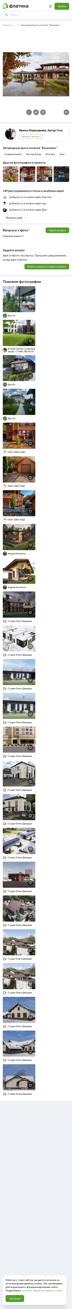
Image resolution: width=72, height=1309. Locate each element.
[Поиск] (6, 15)
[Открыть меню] (50, 6)
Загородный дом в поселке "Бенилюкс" (40, 25)
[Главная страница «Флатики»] (24, 6)
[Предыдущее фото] (5, 74)
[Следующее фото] (66, 74)
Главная (7, 25)
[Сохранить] (30, 307)
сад (44, 203)
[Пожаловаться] (66, 112)
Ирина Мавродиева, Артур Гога (41, 130)
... (16, 25)
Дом (44, 209)
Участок (46, 197)
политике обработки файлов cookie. (42, 1290)
